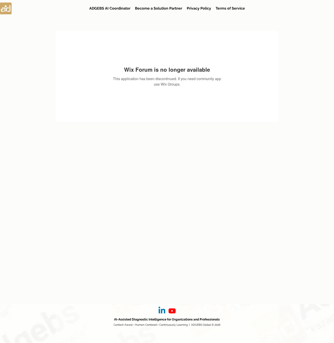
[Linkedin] (162, 311)
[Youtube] (172, 311)
